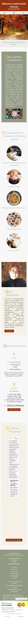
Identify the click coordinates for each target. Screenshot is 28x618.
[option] (14, 467)
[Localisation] (14, 12)
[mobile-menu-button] (23, 12)
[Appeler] (4, 12)
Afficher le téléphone (15, 369)
